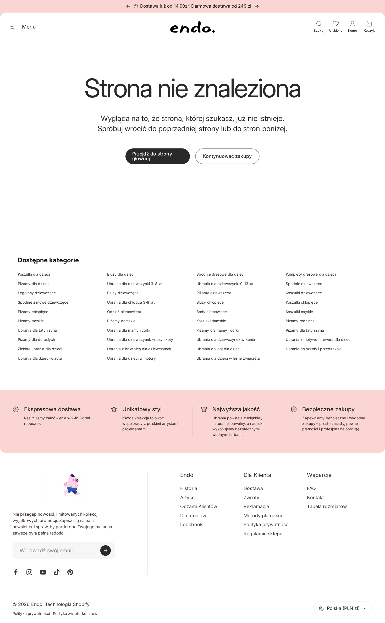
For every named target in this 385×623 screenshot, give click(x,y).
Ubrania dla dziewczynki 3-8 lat (135, 283)
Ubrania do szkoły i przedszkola (314, 349)
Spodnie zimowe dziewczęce (43, 302)
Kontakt (315, 497)
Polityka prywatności (266, 524)
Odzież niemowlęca (124, 311)
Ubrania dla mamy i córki (128, 330)
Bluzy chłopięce (210, 302)
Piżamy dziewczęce (213, 293)
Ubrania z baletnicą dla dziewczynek (139, 349)
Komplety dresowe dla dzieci (311, 274)
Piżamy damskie (121, 321)
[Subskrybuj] (105, 550)
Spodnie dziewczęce (304, 283)
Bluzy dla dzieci (121, 274)
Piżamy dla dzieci (33, 283)
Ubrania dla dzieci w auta (40, 358)
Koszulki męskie (299, 311)
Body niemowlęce (211, 311)
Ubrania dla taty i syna (37, 330)
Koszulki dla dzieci (34, 274)
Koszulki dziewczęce (304, 293)
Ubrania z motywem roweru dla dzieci (318, 339)
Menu (29, 27)
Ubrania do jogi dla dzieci (218, 349)
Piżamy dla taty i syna (305, 330)
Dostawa (253, 488)
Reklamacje (256, 506)
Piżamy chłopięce (33, 311)
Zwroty (251, 497)
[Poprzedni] (128, 6)
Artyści (188, 497)
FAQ (311, 488)
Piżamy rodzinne (300, 321)
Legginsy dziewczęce (37, 293)
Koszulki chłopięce (302, 302)
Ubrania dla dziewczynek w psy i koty (140, 339)
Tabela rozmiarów (327, 506)
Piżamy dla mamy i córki (217, 330)
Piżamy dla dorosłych (36, 339)
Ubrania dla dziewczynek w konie (225, 339)
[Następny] (257, 6)
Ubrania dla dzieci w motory (131, 358)
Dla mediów (193, 515)
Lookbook (191, 524)
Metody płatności (263, 515)
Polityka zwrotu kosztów (75, 613)
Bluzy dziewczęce (123, 293)
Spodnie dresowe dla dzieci (220, 274)
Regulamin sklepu (263, 533)
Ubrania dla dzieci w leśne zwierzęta (228, 358)
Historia (188, 488)
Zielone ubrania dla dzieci (40, 349)
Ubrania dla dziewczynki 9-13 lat (225, 283)
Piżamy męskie (31, 321)
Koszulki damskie (211, 321)
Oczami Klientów (198, 506)
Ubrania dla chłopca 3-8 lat (131, 302)
